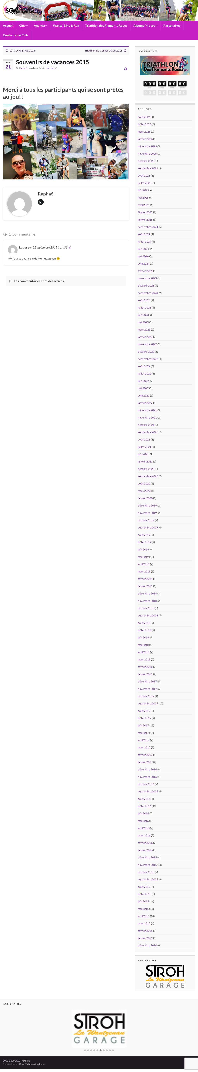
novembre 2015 (147, 864)
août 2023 (144, 300)
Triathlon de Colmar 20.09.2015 (103, 50)
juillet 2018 (144, 630)
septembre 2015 (148, 879)
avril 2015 (143, 916)
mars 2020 (144, 490)
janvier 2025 (145, 219)
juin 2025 (143, 190)
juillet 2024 (144, 241)
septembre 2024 (148, 226)
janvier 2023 (145, 336)
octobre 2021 (146, 424)
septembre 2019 (148, 527)
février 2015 (145, 930)
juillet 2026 (144, 124)
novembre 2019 (147, 512)
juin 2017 (143, 725)
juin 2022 (143, 380)
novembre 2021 (147, 417)
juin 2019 (143, 549)
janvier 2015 (145, 938)
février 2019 (145, 578)
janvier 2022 (145, 402)
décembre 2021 (147, 410)
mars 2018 (144, 659)
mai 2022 (143, 388)
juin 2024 (143, 248)
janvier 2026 (145, 138)
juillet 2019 (144, 542)
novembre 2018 (147, 600)
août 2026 (144, 116)
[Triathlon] (165, 64)
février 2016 (145, 842)
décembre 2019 (147, 505)
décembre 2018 (147, 593)
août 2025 (144, 175)
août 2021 (144, 439)
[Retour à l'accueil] (99, 10)
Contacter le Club (15, 35)
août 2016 (144, 798)
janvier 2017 (145, 762)
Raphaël (23, 68)
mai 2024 (143, 256)
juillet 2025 (144, 182)
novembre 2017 (147, 688)
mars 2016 (144, 835)
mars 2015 (144, 923)
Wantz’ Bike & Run (66, 25)
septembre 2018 (148, 615)
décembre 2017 (147, 681)
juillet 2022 (144, 373)
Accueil (8, 25)
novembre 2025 (147, 153)
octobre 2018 (146, 608)
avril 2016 (143, 828)
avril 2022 (143, 395)
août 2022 (144, 366)
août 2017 (144, 710)
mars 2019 (144, 571)
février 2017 (145, 754)
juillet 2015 (144, 894)
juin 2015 (143, 901)
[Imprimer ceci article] (125, 68)
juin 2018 (143, 637)
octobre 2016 (146, 784)
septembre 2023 (148, 292)
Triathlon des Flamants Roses (106, 25)
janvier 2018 (145, 674)
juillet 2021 (144, 446)
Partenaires (171, 25)
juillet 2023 (144, 307)
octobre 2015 (146, 872)
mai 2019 (143, 556)
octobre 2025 (146, 160)
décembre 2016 (147, 769)
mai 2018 (143, 644)
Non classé (51, 68)
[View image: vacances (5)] (66, 140)
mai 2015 (143, 908)
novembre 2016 (147, 776)
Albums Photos (144, 25)
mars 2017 (144, 747)
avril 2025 (143, 204)
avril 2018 (143, 652)
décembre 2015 (147, 857)
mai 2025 (143, 197)
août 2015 (144, 886)
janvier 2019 (145, 586)
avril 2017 (143, 740)
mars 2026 (144, 131)
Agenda (39, 25)
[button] (85, 1064)
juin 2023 (143, 314)
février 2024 (145, 270)
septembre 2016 (148, 791)
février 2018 (145, 666)
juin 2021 (143, 454)
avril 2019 (143, 564)
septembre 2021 (148, 432)
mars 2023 (144, 329)
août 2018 (144, 622)
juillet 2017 (144, 718)
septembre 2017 (148, 703)
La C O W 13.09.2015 (22, 50)
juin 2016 (143, 813)
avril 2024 (143, 263)
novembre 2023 (147, 278)
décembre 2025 (147, 146)
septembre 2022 (148, 358)
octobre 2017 (146, 696)
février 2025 (145, 212)
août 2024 (144, 234)
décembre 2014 (147, 945)
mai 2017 (143, 732)
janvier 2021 (145, 461)
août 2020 (144, 483)
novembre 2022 (147, 344)
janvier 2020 (145, 498)
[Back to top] (189, 1049)
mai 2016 (143, 820)
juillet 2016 (144, 806)
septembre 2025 (148, 168)
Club (22, 25)
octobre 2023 (146, 285)
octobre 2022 (146, 351)
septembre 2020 (148, 476)
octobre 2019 (146, 520)
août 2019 (144, 534)
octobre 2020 (146, 468)
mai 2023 (143, 322)
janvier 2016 (145, 850)
